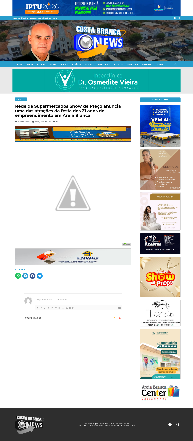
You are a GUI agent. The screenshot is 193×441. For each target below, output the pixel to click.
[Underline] (44, 308)
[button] (175, 64)
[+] (73, 308)
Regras (41, 64)
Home (20, 64)
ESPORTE (89, 64)
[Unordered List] (56, 308)
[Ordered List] (52, 308)
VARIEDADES (104, 64)
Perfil (30, 64)
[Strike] (48, 308)
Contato (161, 64)
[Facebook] (174, 18)
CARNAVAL (147, 64)
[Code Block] (63, 308)
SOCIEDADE (132, 64)
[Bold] (37, 308)
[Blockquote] (59, 308)
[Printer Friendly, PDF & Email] (126, 244)
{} (70, 308)
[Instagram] (179, 18)
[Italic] (41, 308)
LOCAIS (52, 64)
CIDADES (64, 64)
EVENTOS (118, 64)
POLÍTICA (76, 64)
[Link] (67, 308)
